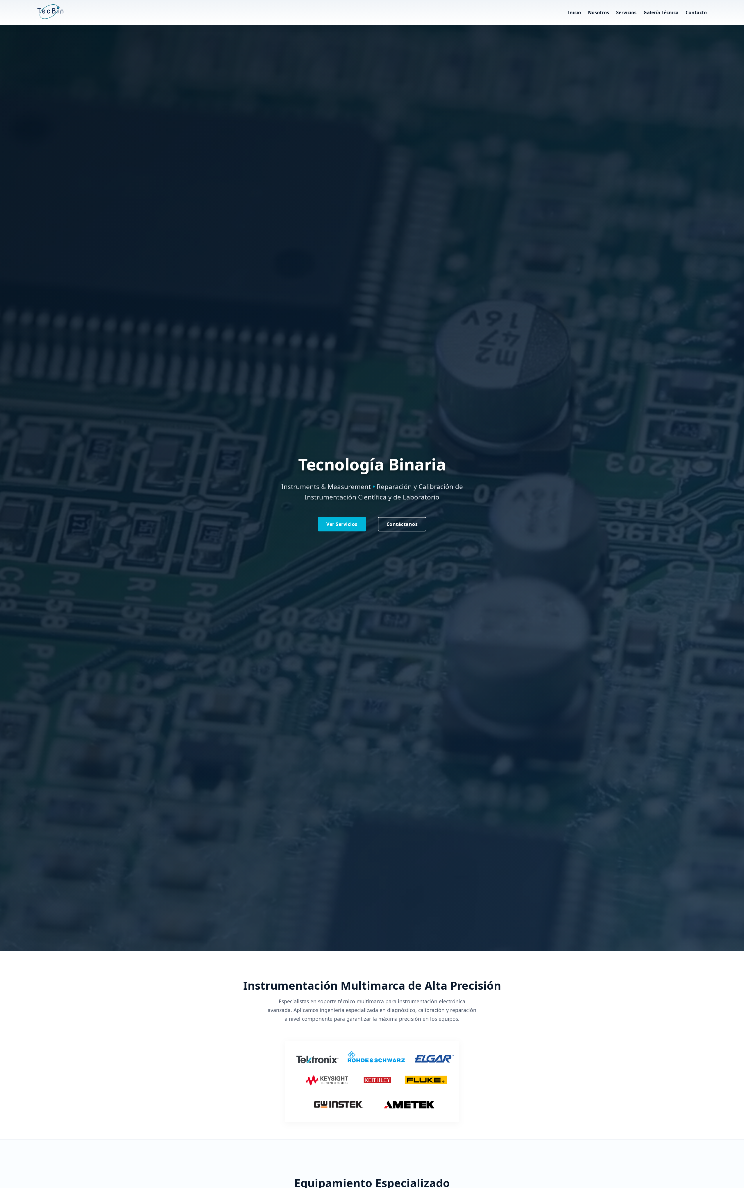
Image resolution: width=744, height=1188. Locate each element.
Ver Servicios (341, 524)
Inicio (574, 12)
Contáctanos (402, 524)
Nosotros (598, 12)
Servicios (627, 12)
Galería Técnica (661, 12)
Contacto (696, 12)
